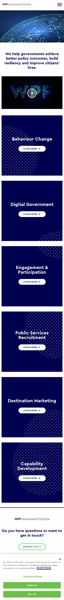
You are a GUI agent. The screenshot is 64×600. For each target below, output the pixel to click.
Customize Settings (32, 576)
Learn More (30, 149)
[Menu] (59, 4)
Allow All (31, 594)
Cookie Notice (43, 568)
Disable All (32, 585)
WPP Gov (16, 6)
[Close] (60, 559)
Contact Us (31, 547)
